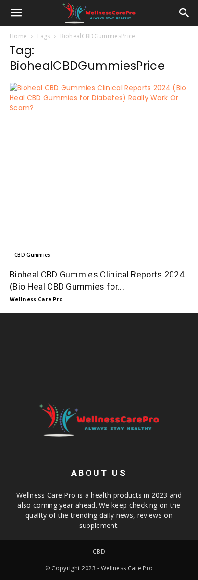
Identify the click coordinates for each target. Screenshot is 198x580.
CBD (99, 551)
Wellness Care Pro (36, 299)
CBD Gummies (32, 254)
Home (18, 36)
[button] (16, 13)
